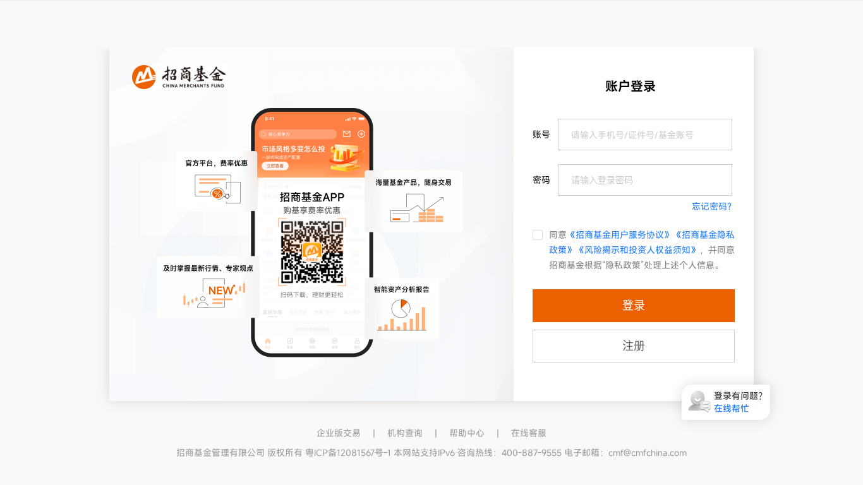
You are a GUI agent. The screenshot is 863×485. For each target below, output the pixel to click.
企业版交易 (339, 433)
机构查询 (405, 433)
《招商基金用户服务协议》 (620, 235)
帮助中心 (467, 433)
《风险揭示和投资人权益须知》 (637, 250)
